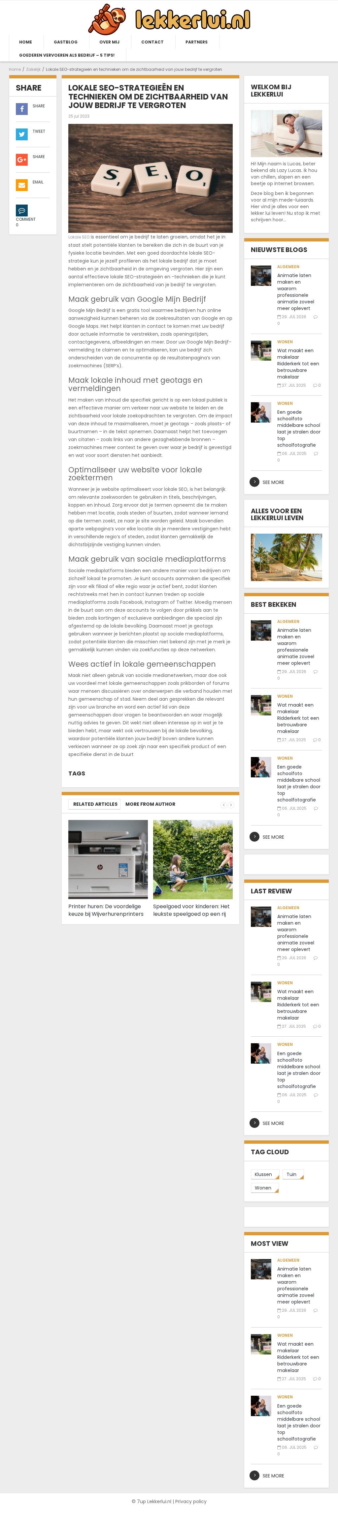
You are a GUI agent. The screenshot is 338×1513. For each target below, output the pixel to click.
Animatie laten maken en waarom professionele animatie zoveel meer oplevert (295, 292)
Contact (152, 42)
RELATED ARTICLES (95, 804)
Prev (223, 805)
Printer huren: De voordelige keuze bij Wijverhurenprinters (106, 910)
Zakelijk (33, 69)
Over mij (109, 42)
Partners (197, 42)
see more (273, 482)
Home (25, 42)
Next (231, 805)
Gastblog (66, 42)
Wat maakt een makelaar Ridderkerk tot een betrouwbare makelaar (298, 363)
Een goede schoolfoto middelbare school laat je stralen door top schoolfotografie (299, 428)
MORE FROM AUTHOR (150, 804)
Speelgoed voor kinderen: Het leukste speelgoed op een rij (191, 910)
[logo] (169, 19)
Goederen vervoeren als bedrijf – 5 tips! (67, 55)
